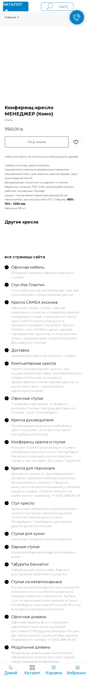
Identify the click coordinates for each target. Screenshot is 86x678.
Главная (10, 17)
